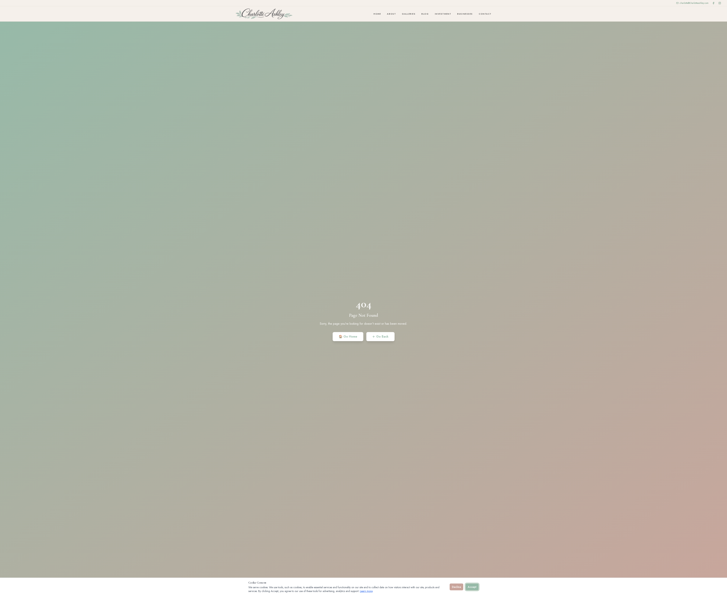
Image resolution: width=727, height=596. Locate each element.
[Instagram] (719, 3)
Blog (425, 13)
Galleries (408, 13)
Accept (472, 587)
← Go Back (380, 336)
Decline (456, 587)
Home (377, 13)
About (391, 13)
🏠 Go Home (348, 336)
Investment (443, 13)
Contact (485, 13)
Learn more (366, 591)
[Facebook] (713, 3)
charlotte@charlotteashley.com (694, 3)
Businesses (465, 13)
